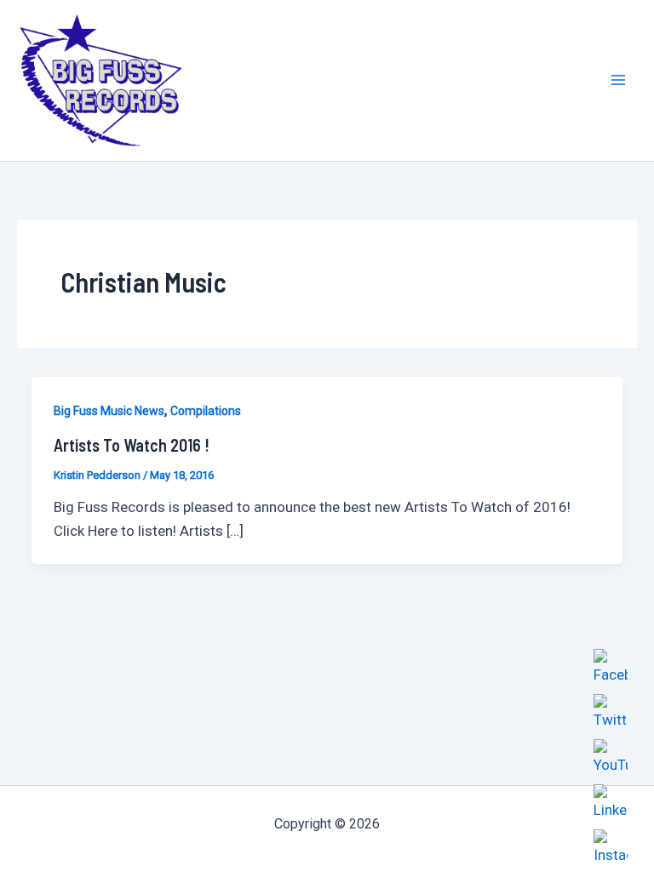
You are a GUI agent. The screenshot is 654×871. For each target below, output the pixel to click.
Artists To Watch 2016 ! (131, 445)
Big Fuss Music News (109, 411)
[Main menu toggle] (618, 81)
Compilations (205, 411)
